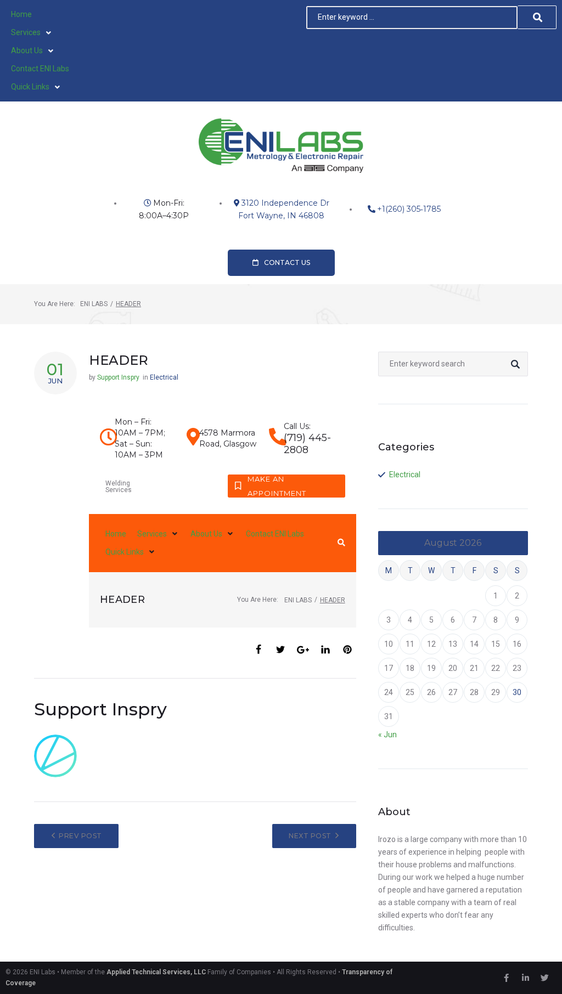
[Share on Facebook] (258, 649)
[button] (32, 33)
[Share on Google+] (303, 649)
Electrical (164, 377)
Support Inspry (118, 377)
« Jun (387, 734)
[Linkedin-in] (525, 978)
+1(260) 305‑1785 (409, 209)
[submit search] (537, 17)
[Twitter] (544, 978)
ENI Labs (94, 304)
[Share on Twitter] (280, 649)
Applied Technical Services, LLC (156, 972)
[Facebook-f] (506, 978)
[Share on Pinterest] (347, 649)
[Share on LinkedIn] (325, 649)
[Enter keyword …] (412, 17)
